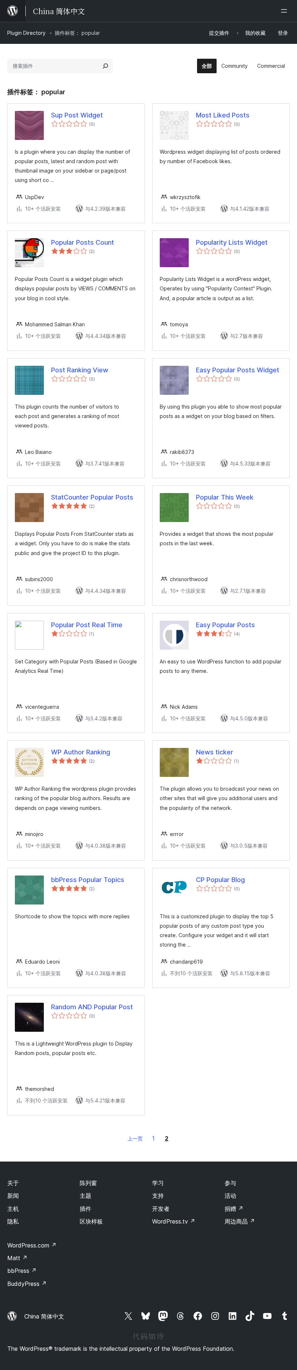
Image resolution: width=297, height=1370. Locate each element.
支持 (158, 1195)
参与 (230, 1183)
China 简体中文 (44, 1316)
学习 (158, 1183)
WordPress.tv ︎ (173, 1221)
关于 (13, 1183)
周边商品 (240, 1221)
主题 (85, 1195)
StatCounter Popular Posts (92, 497)
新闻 (13, 1195)
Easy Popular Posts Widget (237, 370)
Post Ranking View (79, 370)
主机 (13, 1208)
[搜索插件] (105, 66)
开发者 (161, 1208)
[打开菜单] (285, 11)
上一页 (135, 1138)
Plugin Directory (26, 33)
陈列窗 (88, 1183)
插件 (85, 1208)
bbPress (22, 1270)
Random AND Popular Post (92, 1007)
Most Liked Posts (223, 115)
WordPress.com (32, 1245)
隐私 (13, 1221)
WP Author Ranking (80, 752)
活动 (230, 1195)
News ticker (214, 752)
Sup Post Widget (77, 115)
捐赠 (234, 1208)
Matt (17, 1258)
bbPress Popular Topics (87, 879)
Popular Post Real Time (86, 625)
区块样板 (91, 1221)
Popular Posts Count (82, 242)
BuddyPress (27, 1283)
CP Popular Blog (220, 879)
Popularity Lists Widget (232, 242)
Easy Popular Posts (225, 625)
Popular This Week (225, 497)
